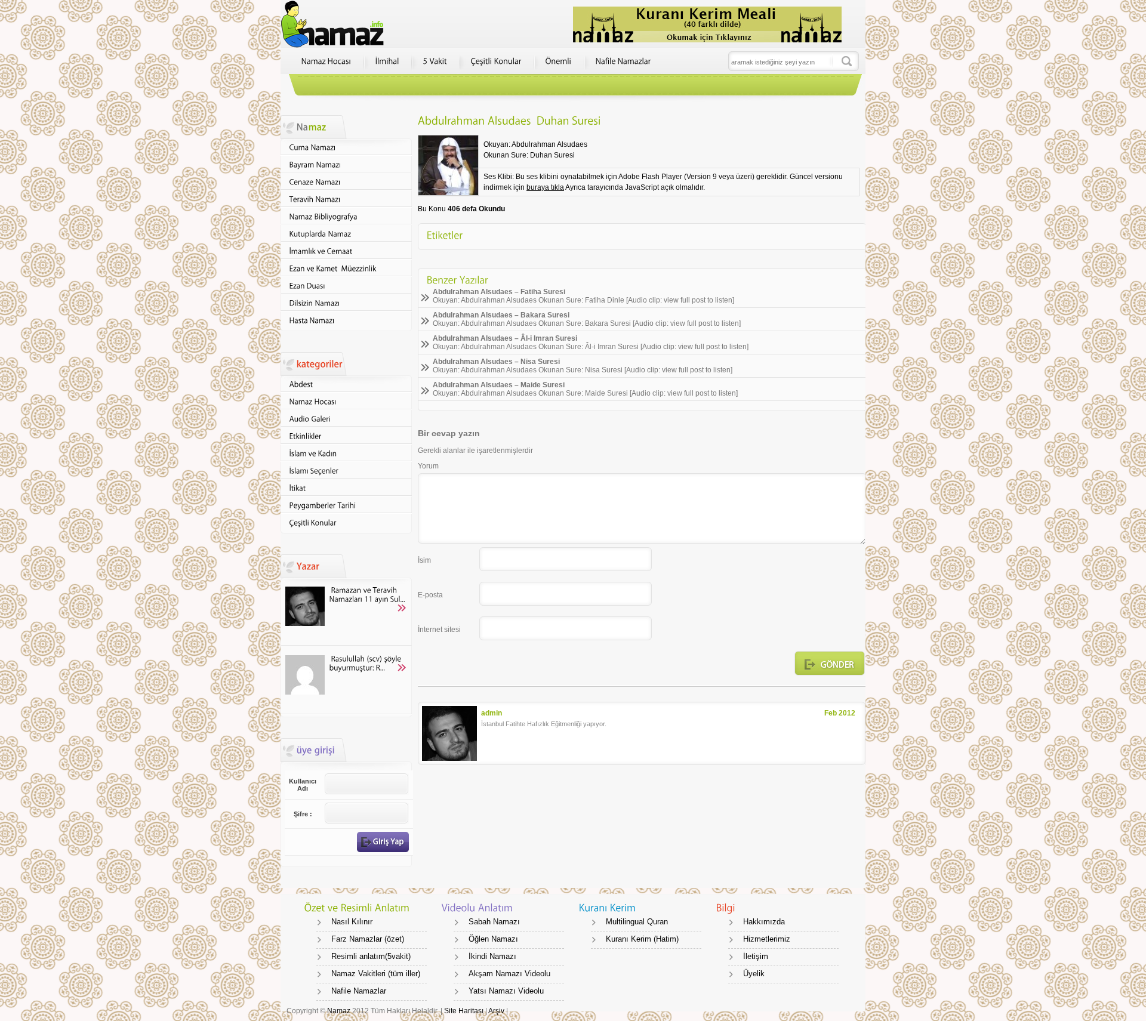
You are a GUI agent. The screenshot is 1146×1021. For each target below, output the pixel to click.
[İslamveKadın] (346, 453)
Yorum (428, 466)
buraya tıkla (545, 187)
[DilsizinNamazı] (346, 302)
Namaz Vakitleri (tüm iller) (375, 973)
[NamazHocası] (326, 61)
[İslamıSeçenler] (346, 470)
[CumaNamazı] (346, 147)
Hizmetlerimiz (766, 938)
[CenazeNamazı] (346, 181)
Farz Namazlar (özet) (367, 938)
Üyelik (754, 973)
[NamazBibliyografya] (346, 216)
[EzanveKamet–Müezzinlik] (346, 268)
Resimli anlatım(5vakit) (371, 956)
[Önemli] (559, 61)
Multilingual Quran (637, 921)
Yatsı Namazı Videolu (506, 990)
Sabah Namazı (494, 921)
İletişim (755, 956)
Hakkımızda (764, 921)
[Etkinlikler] (346, 436)
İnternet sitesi (439, 629)
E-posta (430, 595)
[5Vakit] (435, 61)
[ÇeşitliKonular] (496, 61)
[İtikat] (346, 487)
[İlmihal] (387, 61)
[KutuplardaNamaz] (346, 233)
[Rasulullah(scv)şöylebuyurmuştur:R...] (346, 680)
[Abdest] (346, 384)
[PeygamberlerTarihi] (346, 505)
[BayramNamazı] (346, 164)
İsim (424, 560)
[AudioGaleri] (346, 418)
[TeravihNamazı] (346, 199)
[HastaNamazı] (346, 320)
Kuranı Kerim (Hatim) (642, 938)
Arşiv (496, 1011)
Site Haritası (464, 1011)
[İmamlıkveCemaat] (346, 251)
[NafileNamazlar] (623, 61)
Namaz (338, 1011)
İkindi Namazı (492, 956)
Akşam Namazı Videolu (509, 973)
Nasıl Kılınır (351, 921)
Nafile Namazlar (358, 990)
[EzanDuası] (346, 285)
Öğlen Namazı (493, 938)
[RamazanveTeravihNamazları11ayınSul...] (346, 612)
